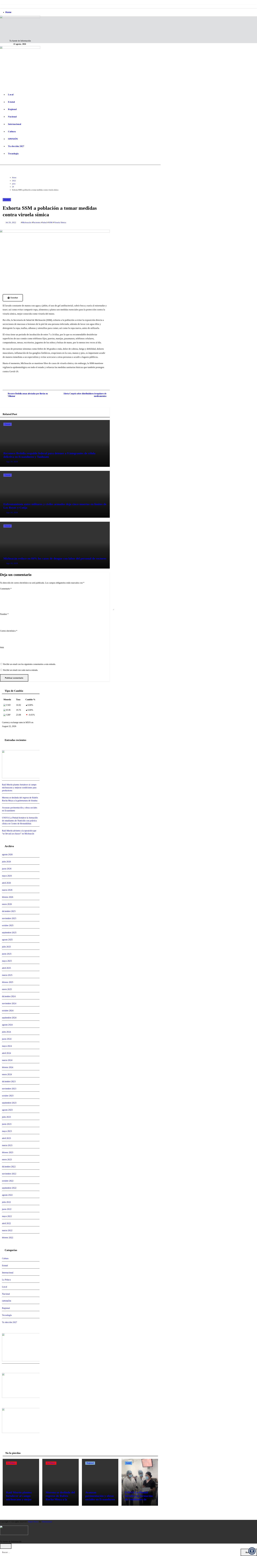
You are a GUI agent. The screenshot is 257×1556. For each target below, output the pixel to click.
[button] (252, 1551)
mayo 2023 (7, 1131)
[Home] (4, 86)
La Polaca (6, 1280)
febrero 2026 (7, 897)
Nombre (4, 614)
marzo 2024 (7, 1060)
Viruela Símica (60, 222)
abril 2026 (6, 883)
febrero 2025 (7, 982)
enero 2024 (7, 1074)
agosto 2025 (7, 939)
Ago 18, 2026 (12, 512)
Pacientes (37, 222)
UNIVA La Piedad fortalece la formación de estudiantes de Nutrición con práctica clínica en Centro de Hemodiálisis (20, 821)
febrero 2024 (7, 1067)
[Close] (1, 6)
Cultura (12, 131)
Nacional (12, 117)
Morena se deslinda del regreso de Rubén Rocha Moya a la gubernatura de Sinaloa (60, 1498)
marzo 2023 (7, 1145)
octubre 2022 (7, 1181)
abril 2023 (6, 1138)
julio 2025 (6, 947)
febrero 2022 (7, 1237)
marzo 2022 (7, 1230)
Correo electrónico (8, 631)
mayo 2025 (7, 961)
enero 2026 (7, 904)
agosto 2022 (7, 1195)
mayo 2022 (7, 1216)
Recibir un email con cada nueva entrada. (20, 670)
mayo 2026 (7, 876)
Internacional (14, 124)
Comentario (6, 589)
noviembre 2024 (9, 1003)
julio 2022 (6, 1202)
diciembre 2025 (9, 911)
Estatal (11, 102)
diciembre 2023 (9, 1081)
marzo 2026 (7, 890)
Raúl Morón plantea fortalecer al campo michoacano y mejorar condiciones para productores (19, 787)
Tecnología (13, 153)
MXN (28, 722)
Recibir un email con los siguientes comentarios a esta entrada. (29, 664)
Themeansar (47, 1522)
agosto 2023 (7, 1110)
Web (2, 647)
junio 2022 (6, 1209)
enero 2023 (7, 1159)
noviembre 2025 (9, 918)
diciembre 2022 (9, 1166)
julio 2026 (6, 861)
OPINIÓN (13, 139)
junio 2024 (6, 1039)
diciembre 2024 (9, 996)
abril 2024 (6, 1053)
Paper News (33, 1522)
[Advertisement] (80, 63)
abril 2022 (6, 1223)
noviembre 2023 (9, 1088)
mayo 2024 (7, 1046)
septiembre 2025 (9, 932)
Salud (44, 222)
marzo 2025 (7, 975)
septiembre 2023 (9, 1103)
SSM (50, 222)
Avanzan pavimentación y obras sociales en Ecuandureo (100, 1496)
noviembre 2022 (9, 1174)
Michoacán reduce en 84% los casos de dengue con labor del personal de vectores (54, 558)
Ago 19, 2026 (12, 462)
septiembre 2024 (9, 1017)
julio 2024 (6, 1032)
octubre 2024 (7, 1010)
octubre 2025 (7, 925)
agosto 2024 (7, 1025)
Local (11, 94)
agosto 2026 (7, 854)
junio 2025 (6, 954)
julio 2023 (6, 1117)
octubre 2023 (7, 1096)
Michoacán (26, 222)
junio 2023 (6, 1124)
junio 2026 (6, 869)
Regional (12, 109)
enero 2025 (7, 989)
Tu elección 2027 (16, 146)
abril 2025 (6, 968)
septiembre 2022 (9, 1188)
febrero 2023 (7, 1152)
